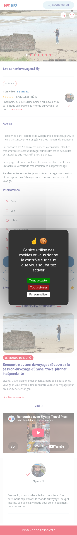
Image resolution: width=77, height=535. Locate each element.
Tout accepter (38, 280)
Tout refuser (38, 287)
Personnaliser (38, 294)
